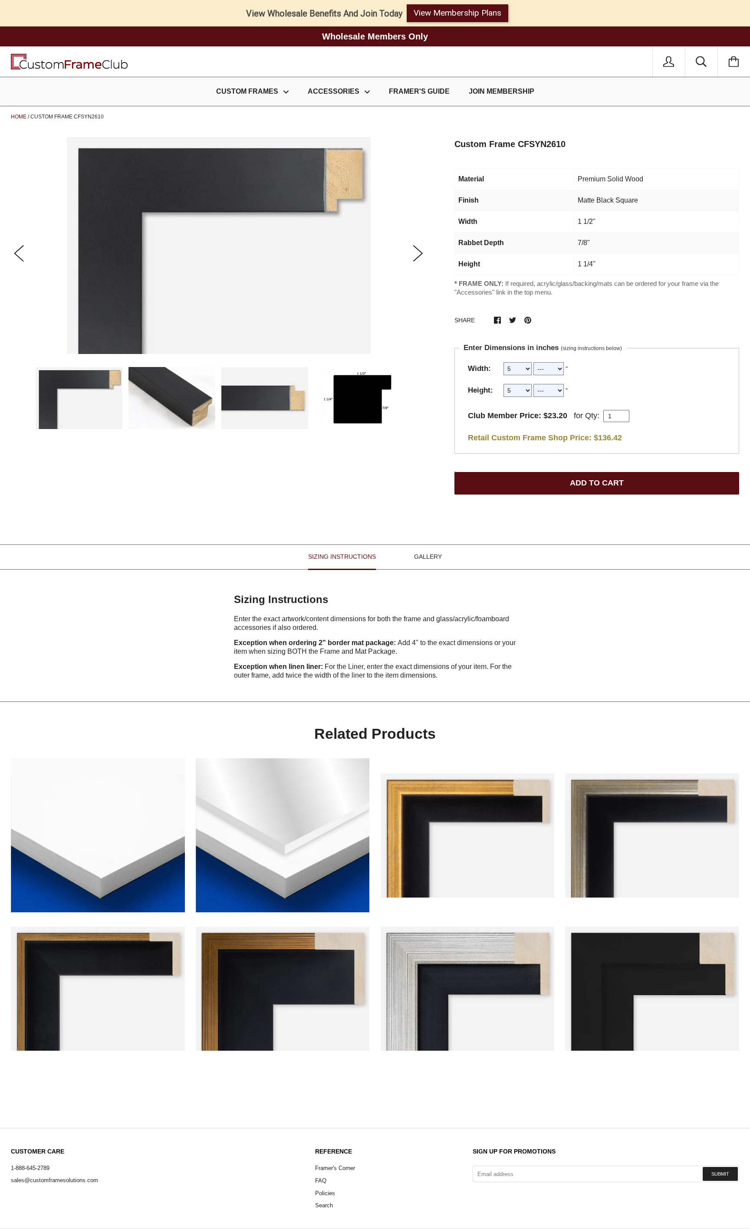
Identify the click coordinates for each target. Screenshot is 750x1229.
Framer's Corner (335, 1168)
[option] (218, 245)
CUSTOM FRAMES (248, 91)
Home (18, 117)
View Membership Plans (457, 13)
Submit (720, 1174)
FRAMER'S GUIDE (419, 91)
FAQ (320, 1180)
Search (324, 1205)
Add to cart (597, 482)
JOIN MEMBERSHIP (501, 91)
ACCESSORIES (334, 91)
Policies (325, 1193)
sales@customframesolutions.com (54, 1180)
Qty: (592, 415)
